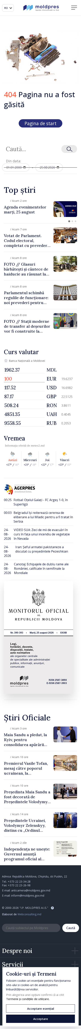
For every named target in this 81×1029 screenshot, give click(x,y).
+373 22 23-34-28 (19, 881)
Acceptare (40, 1019)
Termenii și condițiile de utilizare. (28, 999)
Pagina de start (40, 123)
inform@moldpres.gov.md (27, 895)
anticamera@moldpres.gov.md (30, 890)
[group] (40, 209)
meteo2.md (38, 445)
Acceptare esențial (40, 1008)
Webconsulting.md (29, 914)
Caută (70, 928)
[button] (69, 221)
